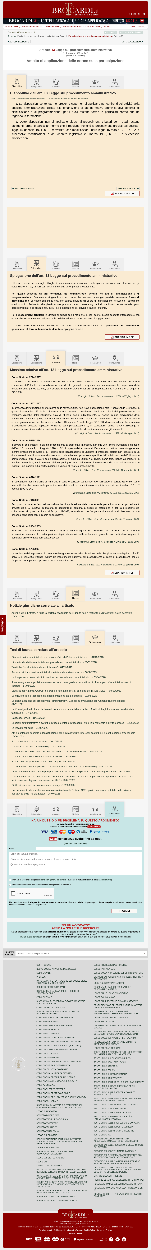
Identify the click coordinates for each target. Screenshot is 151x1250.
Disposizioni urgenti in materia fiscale (115, 1151)
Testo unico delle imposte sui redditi (114, 1127)
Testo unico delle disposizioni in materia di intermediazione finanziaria (117, 1099)
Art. (19, 42)
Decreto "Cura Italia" (47, 1131)
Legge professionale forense (110, 965)
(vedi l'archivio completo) (75, 843)
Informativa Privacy (74, 1230)
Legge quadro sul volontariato (111, 1018)
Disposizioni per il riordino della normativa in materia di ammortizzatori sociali (61, 1191)
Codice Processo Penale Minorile (54, 1018)
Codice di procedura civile (51, 987)
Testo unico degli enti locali (110, 1062)
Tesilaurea (95, 86)
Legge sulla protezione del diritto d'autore (118, 973)
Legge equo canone (104, 997)
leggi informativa (104, 880)
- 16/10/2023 (37, 741)
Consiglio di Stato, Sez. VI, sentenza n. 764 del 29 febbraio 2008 (107, 519)
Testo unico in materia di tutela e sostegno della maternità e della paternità (118, 1053)
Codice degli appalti (47, 1101)
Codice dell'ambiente (47, 1057)
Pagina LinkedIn (124, 1238)
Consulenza (114, 86)
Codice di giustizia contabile (52, 1069)
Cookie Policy (89, 1230)
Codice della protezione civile (53, 1093)
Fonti (19, 36)
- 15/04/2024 (44, 756)
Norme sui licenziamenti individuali (55, 1197)
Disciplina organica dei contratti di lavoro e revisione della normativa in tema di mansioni (61, 1171)
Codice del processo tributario (54, 1025)
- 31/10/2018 (58, 657)
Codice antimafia (45, 1085)
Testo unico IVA (102, 1135)
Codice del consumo (47, 1033)
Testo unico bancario (106, 1066)
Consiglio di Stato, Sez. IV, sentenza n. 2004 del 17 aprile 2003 (108, 542)
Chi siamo (100, 1230)
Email (11, 849)
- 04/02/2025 (62, 766)
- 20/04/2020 (59, 677)
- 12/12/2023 (38, 746)
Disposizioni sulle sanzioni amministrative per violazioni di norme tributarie (117, 1162)
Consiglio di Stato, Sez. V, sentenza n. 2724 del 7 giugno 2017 (108, 396)
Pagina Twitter (117, 1238)
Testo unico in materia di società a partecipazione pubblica (113, 1118)
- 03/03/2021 (54, 695)
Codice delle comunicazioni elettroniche (59, 1061)
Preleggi (41, 977)
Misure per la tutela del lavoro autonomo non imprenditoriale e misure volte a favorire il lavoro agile (62, 1184)
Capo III (86, 36)
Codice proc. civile (31, 27)
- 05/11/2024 (43, 761)
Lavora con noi (75, 1233)
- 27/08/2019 (54, 672)
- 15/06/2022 (75, 722)
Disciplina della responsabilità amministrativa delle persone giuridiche (116, 1012)
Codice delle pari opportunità (53, 1065)
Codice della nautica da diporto (54, 1073)
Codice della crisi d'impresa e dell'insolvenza (61, 1097)
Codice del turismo (47, 1053)
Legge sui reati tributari (107, 1048)
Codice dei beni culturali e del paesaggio (59, 1041)
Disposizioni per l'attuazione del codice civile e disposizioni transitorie (61, 982)
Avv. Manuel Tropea (84, 1224)
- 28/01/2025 (71, 771)
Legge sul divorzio (46, 1135)
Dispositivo (17, 268)
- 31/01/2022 (28, 717)
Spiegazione (36, 86)
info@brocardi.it (59, 1230)
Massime (56, 86)
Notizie (75, 86)
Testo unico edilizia (104, 1070)
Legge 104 (41, 1162)
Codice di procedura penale (51, 1007)
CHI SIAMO (110, 32)
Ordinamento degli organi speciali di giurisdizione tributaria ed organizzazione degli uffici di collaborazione (117, 1169)
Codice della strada (47, 1021)
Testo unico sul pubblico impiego (112, 1058)
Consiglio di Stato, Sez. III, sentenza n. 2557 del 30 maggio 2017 (107, 433)
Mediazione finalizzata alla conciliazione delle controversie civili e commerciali (116, 1033)
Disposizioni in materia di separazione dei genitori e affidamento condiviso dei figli (59, 1106)
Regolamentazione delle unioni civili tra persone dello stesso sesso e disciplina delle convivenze (59, 1141)
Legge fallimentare (104, 969)
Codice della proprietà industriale (55, 1077)
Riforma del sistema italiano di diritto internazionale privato (115, 1043)
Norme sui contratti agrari (109, 983)
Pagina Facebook (111, 1238)
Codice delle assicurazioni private (55, 1037)
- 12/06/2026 (43, 785)
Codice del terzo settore (50, 1089)
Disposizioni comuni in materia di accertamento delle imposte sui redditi (116, 1140)
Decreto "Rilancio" (46, 1127)
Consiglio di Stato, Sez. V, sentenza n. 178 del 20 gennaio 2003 (108, 564)
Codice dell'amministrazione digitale (56, 1081)
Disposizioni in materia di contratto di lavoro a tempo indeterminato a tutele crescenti (61, 1177)
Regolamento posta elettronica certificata (118, 1184)
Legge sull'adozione (47, 1148)
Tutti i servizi (137, 27)
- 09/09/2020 (66, 690)
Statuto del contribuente (108, 1176)
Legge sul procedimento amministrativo (41, 36)
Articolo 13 (118, 36)
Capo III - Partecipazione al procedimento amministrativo (68, 98)
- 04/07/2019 (42, 667)
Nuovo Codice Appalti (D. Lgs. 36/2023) (56, 969)
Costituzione (93, 27)
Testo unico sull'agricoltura (110, 1109)
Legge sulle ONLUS (104, 1021)
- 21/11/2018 (54, 662)
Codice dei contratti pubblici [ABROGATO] (58, 1045)
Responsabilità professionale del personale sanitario (113, 988)
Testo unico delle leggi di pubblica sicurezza (119, 1082)
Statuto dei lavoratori (49, 1166)
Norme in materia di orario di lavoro (56, 1201)
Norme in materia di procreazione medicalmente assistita (54, 1153)
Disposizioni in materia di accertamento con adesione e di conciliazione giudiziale (118, 1156)
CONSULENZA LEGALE (131, 32)
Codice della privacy (47, 1029)
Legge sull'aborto (46, 1111)
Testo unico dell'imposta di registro (114, 1131)
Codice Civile (11, 27)
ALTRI (106, 27)
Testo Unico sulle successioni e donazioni (117, 1123)
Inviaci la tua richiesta (30, 936)
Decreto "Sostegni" (47, 1123)
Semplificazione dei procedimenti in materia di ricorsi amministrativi (118, 1006)
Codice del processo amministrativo (56, 1049)
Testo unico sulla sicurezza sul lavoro (115, 1105)
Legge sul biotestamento (50, 1158)
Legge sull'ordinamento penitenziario (115, 1038)
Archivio (109, 1230)
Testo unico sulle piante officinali (113, 1113)
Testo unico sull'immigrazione (110, 1074)
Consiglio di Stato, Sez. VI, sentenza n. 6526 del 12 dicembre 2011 (106, 493)
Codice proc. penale (73, 27)
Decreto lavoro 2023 (47, 1115)
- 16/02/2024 (57, 751)
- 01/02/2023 (30, 727)
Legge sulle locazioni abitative (111, 993)
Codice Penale (52, 27)
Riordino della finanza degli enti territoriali (119, 1180)
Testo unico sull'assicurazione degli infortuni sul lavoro (114, 1087)
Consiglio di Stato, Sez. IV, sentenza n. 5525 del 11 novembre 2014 (106, 470)
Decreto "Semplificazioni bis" (52, 1119)
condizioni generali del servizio (53, 880)
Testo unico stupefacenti (108, 1078)
